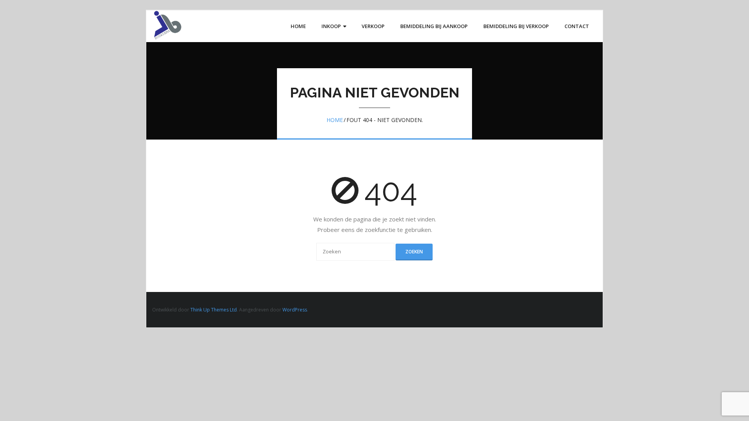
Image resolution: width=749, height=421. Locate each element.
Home (335, 120)
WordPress (294, 309)
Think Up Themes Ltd (213, 309)
